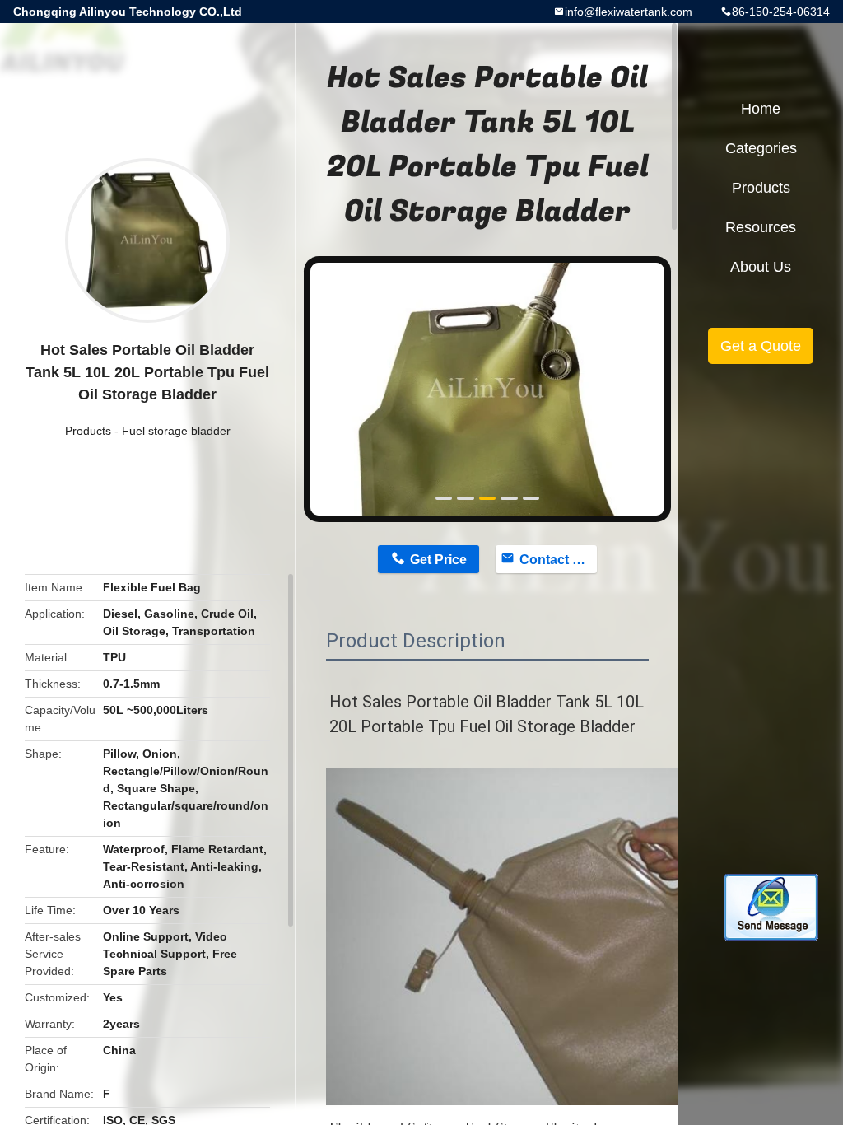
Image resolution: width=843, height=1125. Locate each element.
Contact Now (558, 560)
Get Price (438, 560)
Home (760, 108)
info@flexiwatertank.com (628, 11)
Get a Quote (760, 346)
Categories (761, 148)
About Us (760, 267)
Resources (760, 227)
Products (88, 430)
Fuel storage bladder (176, 430)
